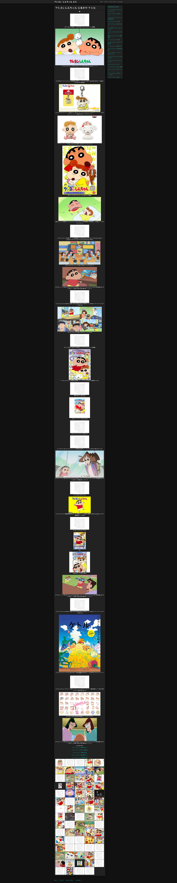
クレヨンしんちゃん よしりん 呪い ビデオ (115, 57)
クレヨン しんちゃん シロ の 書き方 (115, 32)
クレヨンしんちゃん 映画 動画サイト (80, 755)
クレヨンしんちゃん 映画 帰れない (79, 747)
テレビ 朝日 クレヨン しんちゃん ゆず (114, 28)
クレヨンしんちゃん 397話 (114, 39)
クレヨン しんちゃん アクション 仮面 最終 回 (115, 18)
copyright (119, 1)
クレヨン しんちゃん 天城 (113, 77)
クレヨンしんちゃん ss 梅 (113, 21)
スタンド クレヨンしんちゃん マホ (115, 70)
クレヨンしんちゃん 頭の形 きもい (115, 24)
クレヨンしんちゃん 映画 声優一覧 (79, 757)
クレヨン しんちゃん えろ (65, 2)
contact (106, 1)
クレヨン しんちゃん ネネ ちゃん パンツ (114, 61)
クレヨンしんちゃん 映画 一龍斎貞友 (80, 750)
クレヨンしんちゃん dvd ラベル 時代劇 (115, 42)
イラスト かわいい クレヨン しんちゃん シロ (114, 53)
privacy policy (112, 1)
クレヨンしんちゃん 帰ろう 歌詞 (115, 67)
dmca (101, 1)
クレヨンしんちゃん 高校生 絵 (114, 46)
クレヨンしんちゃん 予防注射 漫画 (115, 49)
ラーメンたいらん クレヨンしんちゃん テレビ (115, 10)
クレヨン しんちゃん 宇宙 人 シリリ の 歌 (115, 74)
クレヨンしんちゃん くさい (114, 64)
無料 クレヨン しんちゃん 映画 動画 (114, 36)
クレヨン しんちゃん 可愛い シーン (114, 14)
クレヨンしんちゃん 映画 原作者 (80, 752)
